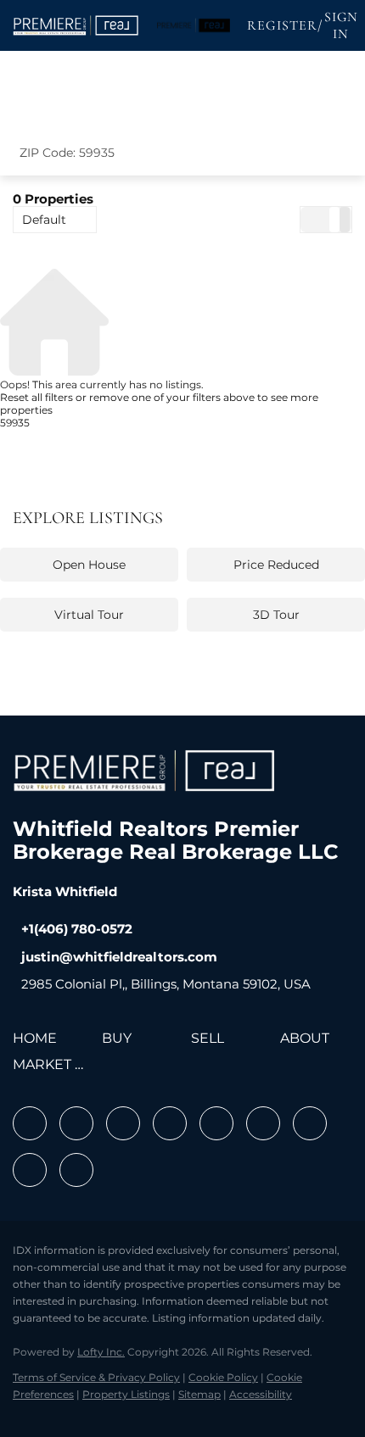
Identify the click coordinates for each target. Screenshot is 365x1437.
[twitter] (123, 1123)
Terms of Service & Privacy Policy (96, 1377)
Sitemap (199, 1394)
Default (44, 219)
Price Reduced (276, 564)
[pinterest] (30, 1170)
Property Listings (126, 1394)
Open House (89, 564)
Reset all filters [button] (36, 397)
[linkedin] (76, 1123)
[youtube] (263, 1123)
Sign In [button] (341, 25)
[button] (76, 25)
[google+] (76, 1170)
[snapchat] (310, 1123)
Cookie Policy (223, 1377)
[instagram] (216, 1123)
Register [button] (282, 25)
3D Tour (276, 614)
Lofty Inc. (101, 1351)
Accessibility (260, 1394)
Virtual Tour (89, 614)
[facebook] (30, 1123)
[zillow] (170, 1123)
